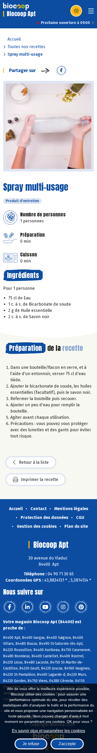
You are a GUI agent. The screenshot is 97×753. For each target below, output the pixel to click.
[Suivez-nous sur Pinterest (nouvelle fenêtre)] (80, 607)
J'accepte (67, 744)
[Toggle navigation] (91, 12)
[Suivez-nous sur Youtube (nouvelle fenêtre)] (45, 607)
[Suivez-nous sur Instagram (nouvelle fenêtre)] (63, 607)
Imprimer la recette (39, 479)
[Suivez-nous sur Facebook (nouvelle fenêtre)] (9, 607)
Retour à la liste (34, 462)
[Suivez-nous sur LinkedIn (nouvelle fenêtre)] (27, 607)
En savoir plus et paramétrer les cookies (48, 731)
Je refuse (31, 744)
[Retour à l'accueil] (16, 6)
